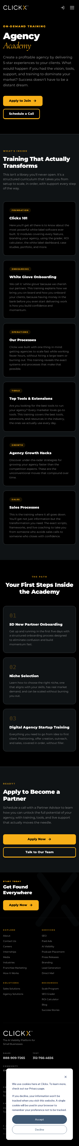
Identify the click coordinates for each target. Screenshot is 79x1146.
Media (6, 957)
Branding (47, 962)
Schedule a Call (21, 113)
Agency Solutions (13, 994)
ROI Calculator (50, 999)
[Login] (62, 7)
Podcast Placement (53, 951)
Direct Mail (48, 973)
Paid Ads (47, 941)
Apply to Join (20, 101)
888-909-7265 (14, 1058)
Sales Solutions (11, 988)
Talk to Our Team (40, 852)
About (6, 935)
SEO (44, 935)
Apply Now (37, 839)
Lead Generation (51, 967)
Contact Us (9, 941)
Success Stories (50, 1010)
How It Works (11, 973)
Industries (9, 962)
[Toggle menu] (72, 7)
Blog (44, 1004)
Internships (9, 951)
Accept (39, 1119)
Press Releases (50, 957)
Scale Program (50, 988)
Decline (39, 1129)
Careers (7, 946)
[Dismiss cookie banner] (65, 1076)
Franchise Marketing (15, 967)
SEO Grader (48, 994)
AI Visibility (48, 946)
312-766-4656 (43, 1058)
